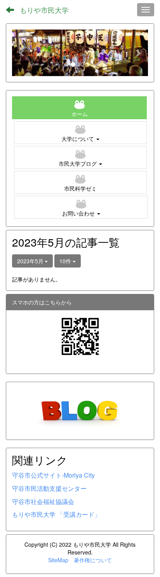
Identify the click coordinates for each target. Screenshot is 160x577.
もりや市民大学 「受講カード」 (56, 514)
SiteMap (58, 560)
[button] (22, 53)
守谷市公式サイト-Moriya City (53, 475)
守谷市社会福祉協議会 (43, 501)
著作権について (93, 560)
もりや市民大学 (44, 10)
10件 (66, 261)
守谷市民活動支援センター (49, 488)
